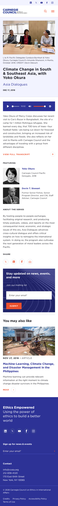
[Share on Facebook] (22, 261)
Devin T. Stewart (31, 188)
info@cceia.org (11, 469)
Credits (6, 499)
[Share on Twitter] (5, 261)
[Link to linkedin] (30, 2)
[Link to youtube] (41, 2)
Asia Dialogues (15, 84)
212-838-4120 (10, 473)
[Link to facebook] (47, 2)
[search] (45, 11)
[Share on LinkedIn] (13, 261)
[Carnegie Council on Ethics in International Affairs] (15, 11)
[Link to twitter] (36, 2)
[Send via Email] (30, 261)
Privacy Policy (19, 499)
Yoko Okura (28, 168)
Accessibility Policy (38, 499)
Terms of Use (9, 502)
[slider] (15, 106)
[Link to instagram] (52, 2)
